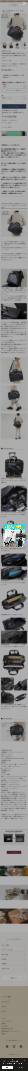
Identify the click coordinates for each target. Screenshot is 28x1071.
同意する (8, 1067)
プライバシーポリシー (20, 1067)
